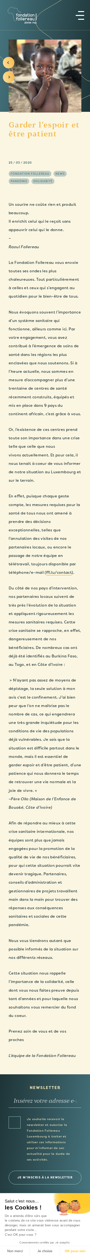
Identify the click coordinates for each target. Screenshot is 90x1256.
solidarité (43, 181)
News (60, 174)
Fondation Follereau (30, 174)
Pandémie (19, 181)
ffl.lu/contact (59, 573)
